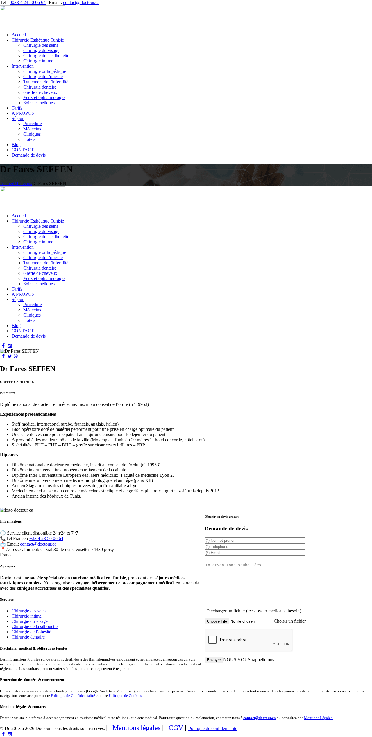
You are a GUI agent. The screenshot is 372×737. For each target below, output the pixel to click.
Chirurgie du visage (30, 621)
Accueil (7, 183)
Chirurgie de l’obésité (31, 631)
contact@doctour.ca (81, 2)
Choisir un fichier (290, 620)
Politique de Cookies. (126, 695)
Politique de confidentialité (212, 728)
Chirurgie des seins (29, 610)
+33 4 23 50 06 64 (46, 538)
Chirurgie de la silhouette (35, 626)
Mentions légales (136, 727)
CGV (176, 727)
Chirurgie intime (27, 616)
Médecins (23, 183)
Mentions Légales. (318, 718)
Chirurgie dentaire (28, 636)
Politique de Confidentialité (73, 695)
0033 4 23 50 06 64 (28, 2)
